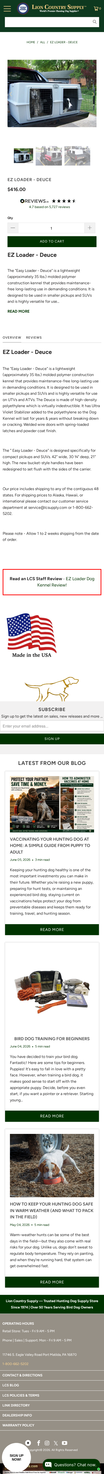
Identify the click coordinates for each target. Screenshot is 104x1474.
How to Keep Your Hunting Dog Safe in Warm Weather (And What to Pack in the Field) (51, 1210)
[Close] (28, 1443)
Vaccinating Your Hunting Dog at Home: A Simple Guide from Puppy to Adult (50, 845)
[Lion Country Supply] (59, 8)
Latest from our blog (52, 763)
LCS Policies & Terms (20, 1395)
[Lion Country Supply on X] (56, 1443)
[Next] (93, 94)
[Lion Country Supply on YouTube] (64, 1443)
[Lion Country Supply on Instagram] (47, 1443)
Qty (10, 218)
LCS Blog (10, 1385)
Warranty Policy (18, 1425)
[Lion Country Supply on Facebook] (39, 1443)
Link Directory (16, 1405)
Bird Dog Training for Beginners (52, 1038)
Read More (18, 311)
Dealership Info (17, 1415)
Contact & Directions (22, 1375)
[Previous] (11, 94)
